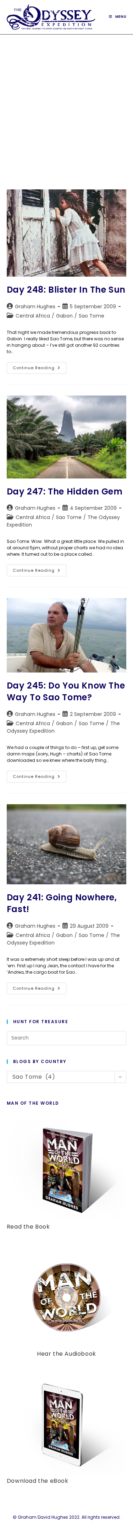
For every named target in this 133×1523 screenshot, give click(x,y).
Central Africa (33, 315)
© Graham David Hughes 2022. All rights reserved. (67, 1517)
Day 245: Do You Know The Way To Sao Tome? (66, 691)
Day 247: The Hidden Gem (65, 491)
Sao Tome (91, 315)
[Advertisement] (66, 105)
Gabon (64, 315)
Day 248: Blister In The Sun (66, 289)
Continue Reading (39, 369)
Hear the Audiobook (66, 1354)
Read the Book (28, 1227)
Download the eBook (37, 1481)
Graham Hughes (35, 306)
